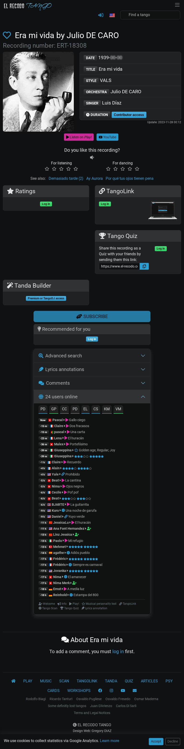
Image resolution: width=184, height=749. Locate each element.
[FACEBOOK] (100, 691)
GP (53, 409)
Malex (58, 444)
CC (64, 409)
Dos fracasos (79, 426)
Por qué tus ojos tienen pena (130, 178)
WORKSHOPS (79, 690)
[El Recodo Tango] (13, 681)
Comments (58, 383)
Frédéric (59, 559)
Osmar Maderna (146, 699)
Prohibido (72, 474)
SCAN (64, 681)
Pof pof (73, 492)
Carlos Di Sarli (126, 706)
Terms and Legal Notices (92, 713)
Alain (56, 468)
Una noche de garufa (81, 510)
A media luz (75, 589)
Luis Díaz (103, 103)
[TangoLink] (63, 474)
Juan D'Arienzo (101, 706)
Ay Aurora (94, 178)
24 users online (61, 397)
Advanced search (63, 356)
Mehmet (59, 547)
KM (107, 409)
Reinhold (60, 595)
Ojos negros (74, 486)
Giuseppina (63, 450)
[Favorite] (8, 35)
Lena (58, 438)
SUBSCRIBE (95, 316)
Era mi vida (104, 69)
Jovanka (59, 571)
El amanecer (77, 577)
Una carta (77, 432)
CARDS (53, 690)
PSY (169, 681)
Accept (156, 741)
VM (118, 409)
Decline (172, 741)
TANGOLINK (87, 681)
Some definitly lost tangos (67, 706)
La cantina (72, 480)
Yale (55, 474)
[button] (112, 16)
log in (118, 651)
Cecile (56, 492)
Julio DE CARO (113, 91)
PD (43, 409)
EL (85, 409)
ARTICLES (149, 681)
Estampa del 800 (86, 595)
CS (95, 409)
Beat (55, 480)
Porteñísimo (78, 444)
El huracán (75, 438)
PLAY (27, 681)
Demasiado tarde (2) (66, 178)
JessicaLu (61, 522)
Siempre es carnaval (87, 565)
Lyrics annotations (64, 369)
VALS (98, 80)
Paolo (57, 541)
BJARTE (58, 504)
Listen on (80, 137)
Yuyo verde (76, 516)
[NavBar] (177, 4)
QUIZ (129, 681)
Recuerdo (73, 462)
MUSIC (46, 681)
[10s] (92, 157)
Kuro (55, 510)
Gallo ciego (76, 420)
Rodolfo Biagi (36, 699)
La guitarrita (79, 504)
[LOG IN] (100, 15)
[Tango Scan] (64, 510)
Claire (58, 426)
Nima (56, 486)
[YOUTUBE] (123, 691)
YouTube (109, 137)
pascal (59, 432)
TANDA (111, 681)
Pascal (57, 420)
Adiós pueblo (80, 553)
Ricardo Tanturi (61, 699)
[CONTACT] (134, 691)
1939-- (104, 57)
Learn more (109, 740)
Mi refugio (75, 541)
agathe (58, 553)
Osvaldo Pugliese (89, 699)
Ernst (57, 589)
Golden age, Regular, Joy (96, 450)
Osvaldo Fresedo (117, 699)
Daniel (57, 516)
